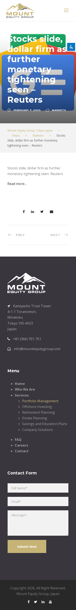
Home (20, 383)
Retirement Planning (38, 412)
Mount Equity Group (32, 593)
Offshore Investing (37, 406)
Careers (21, 445)
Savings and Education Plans (44, 423)
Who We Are (25, 389)
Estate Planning (34, 418)
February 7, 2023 (27, 110)
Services (22, 395)
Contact (21, 451)
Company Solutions (37, 429)
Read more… (17, 183)
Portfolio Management (40, 401)
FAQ (18, 439)
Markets (59, 110)
